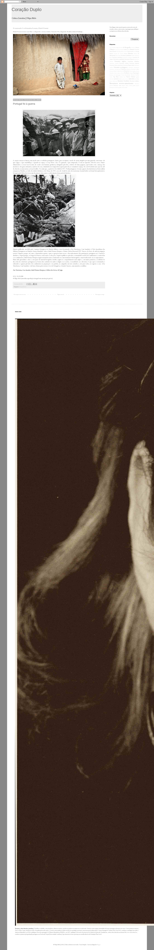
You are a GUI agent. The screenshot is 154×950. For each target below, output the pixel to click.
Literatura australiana (117, 57)
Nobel (114, 71)
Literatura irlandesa (133, 61)
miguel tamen (125, 85)
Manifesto (123, 69)
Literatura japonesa (134, 63)
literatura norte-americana (121, 83)
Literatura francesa (129, 59)
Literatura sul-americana (115, 69)
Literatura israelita (114, 63)
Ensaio (20, 287)
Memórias (128, 69)
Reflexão (126, 73)
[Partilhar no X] (32, 284)
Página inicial (60, 294)
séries (123, 87)
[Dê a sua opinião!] (30, 284)
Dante (128, 49)
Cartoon (133, 47)
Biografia (128, 47)
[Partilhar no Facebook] (34, 284)
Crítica (125, 49)
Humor (135, 53)
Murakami (133, 69)
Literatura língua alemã (128, 65)
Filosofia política (120, 51)
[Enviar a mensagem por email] (27, 284)
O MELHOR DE (120, 71)
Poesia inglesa (133, 71)
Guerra (125, 53)
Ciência (137, 47)
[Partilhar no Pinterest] (36, 284)
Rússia (123, 75)
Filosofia (114, 51)
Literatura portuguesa (121, 67)
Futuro (125, 51)
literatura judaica (134, 81)
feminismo (115, 81)
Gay (135, 51)
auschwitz (116, 79)
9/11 (111, 47)
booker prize (122, 79)
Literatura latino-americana (116, 65)
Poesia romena (117, 73)
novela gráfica (132, 85)
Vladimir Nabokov (130, 77)
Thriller (137, 75)
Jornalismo (123, 55)
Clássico (112, 49)
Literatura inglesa (120, 61)
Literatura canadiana (127, 57)
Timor (111, 77)
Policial (122, 73)
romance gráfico (118, 87)
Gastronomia (130, 51)
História (24, 287)
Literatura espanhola (118, 59)
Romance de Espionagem (115, 75)
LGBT (132, 55)
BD (123, 47)
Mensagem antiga (99, 294)
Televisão (133, 75)
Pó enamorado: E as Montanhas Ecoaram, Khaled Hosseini (30, 28)
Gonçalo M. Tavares (118, 53)
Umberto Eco (122, 77)
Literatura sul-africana (133, 67)
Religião (131, 73)
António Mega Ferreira (117, 47)
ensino (126, 79)
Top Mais (115, 77)
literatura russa (117, 85)
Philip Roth (127, 71)
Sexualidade (127, 75)
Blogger (99, 944)
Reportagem (136, 73)
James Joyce (118, 55)
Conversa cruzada (119, 49)
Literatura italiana (124, 63)
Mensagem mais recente (20, 294)
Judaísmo (128, 55)
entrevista (131, 79)
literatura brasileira (123, 81)
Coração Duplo (26, 9)
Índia (126, 87)
